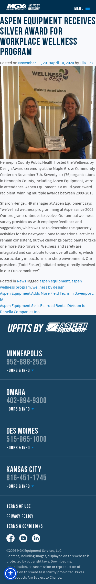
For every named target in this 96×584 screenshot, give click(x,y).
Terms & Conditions (24, 526)
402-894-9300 (26, 401)
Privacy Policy (20, 516)
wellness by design (49, 287)
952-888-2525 (26, 362)
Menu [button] (79, 9)
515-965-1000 (26, 440)
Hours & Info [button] (18, 370)
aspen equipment (54, 280)
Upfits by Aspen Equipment (23, 7)
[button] (10, 573)
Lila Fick (86, 62)
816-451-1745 (26, 478)
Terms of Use (18, 506)
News (21, 280)
